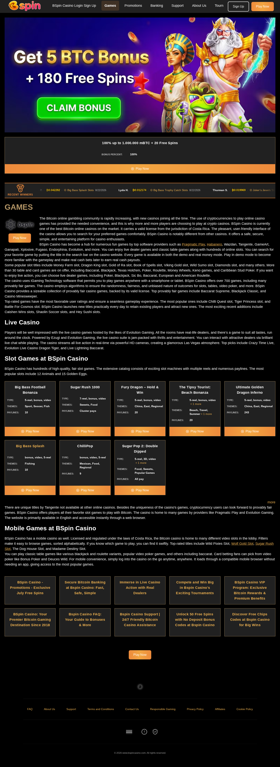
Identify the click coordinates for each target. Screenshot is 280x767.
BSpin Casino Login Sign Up (74, 6)
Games (110, 6)
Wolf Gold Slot (242, 544)
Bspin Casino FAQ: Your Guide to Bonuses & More (85, 619)
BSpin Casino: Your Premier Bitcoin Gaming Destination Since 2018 (30, 619)
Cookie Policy (245, 709)
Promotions (133, 6)
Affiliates (220, 709)
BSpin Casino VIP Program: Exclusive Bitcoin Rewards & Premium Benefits (250, 590)
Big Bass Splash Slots (68, 190)
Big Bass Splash (30, 446)
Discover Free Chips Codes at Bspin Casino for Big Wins (250, 619)
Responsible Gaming (163, 709)
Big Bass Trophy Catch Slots (158, 190)
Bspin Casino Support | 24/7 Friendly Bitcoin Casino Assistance (140, 619)
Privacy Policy (195, 709)
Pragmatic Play (193, 244)
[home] (25, 10)
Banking (156, 6)
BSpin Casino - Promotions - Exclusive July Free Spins (30, 587)
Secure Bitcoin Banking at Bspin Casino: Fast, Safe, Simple (85, 587)
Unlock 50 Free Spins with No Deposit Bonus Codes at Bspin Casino (195, 619)
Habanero (214, 244)
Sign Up (238, 6)
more (271, 502)
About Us (199, 6)
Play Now (262, 6)
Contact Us (132, 709)
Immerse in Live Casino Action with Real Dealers (140, 587)
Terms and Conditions (100, 709)
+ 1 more (195, 403)
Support (177, 6)
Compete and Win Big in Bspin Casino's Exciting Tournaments (195, 587)
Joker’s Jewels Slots (252, 190)
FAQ (30, 709)
